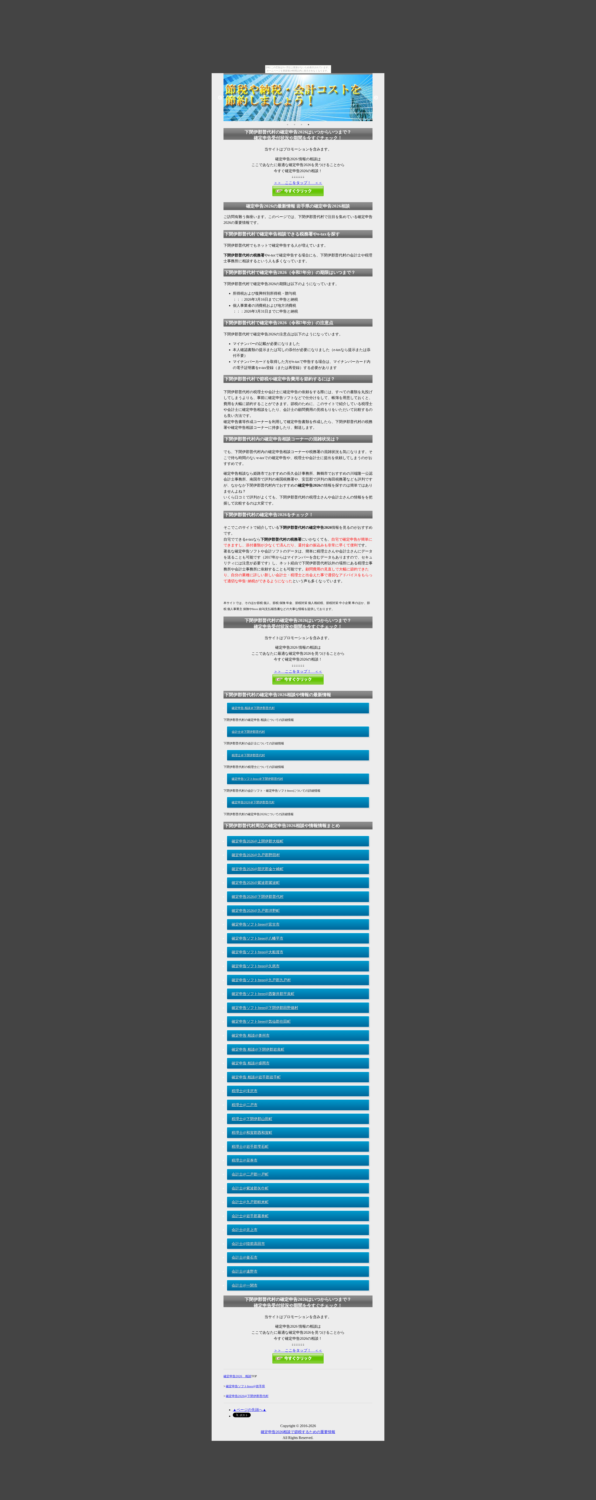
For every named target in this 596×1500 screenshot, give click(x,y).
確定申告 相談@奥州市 (251, 1035)
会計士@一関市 (244, 1285)
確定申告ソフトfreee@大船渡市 (257, 952)
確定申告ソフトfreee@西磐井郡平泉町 (263, 994)
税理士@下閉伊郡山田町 (252, 1119)
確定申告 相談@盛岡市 (251, 1063)
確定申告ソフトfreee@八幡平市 (257, 938)
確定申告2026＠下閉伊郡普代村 (253, 802)
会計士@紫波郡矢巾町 (250, 1188)
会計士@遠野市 (244, 1271)
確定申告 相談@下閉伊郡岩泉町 (258, 1049)
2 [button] (294, 124)
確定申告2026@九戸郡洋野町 (256, 911)
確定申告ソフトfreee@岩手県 (245, 1386)
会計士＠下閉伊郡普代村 (248, 731)
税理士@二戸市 (244, 1105)
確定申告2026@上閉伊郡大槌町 (258, 841)
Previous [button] (220, 97)
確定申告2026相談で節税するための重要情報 (298, 1432)
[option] (298, 98)
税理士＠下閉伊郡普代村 (248, 755)
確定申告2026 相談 (237, 1376)
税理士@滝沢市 (244, 1091)
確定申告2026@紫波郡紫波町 (256, 883)
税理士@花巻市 (244, 1160)
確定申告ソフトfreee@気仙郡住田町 (261, 1021)
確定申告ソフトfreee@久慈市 (256, 966)
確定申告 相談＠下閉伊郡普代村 (253, 708)
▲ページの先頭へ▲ (249, 1410)
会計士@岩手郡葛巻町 (250, 1216)
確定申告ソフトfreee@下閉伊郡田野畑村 (265, 1008)
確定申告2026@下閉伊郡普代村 (258, 897)
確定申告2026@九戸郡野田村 (256, 855)
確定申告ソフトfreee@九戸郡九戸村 (261, 980)
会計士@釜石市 (244, 1257)
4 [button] (308, 124)
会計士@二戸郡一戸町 (250, 1174)
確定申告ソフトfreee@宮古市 (256, 924)
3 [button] (301, 124)
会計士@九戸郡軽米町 (250, 1202)
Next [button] (376, 97)
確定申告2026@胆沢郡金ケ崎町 (258, 869)
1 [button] (287, 124)
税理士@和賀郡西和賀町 (252, 1133)
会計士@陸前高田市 (248, 1244)
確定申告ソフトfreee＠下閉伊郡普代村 (257, 779)
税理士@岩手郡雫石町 (250, 1147)
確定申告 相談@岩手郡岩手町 (256, 1077)
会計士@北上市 (244, 1230)
